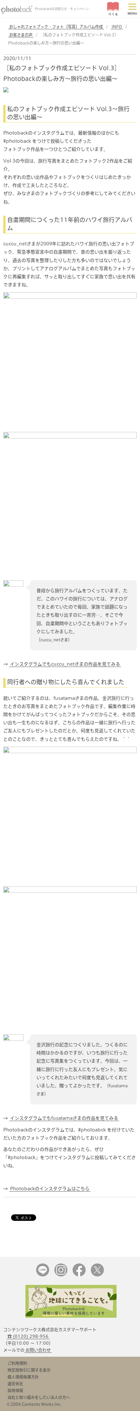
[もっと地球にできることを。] (71, 1316)
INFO (117, 27)
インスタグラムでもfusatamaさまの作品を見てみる (64, 1118)
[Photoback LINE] (42, 1275)
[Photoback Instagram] (60, 1275)
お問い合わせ (38, 1350)
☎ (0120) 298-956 (28, 1336)
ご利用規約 (17, 1363)
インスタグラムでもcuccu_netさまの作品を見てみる (65, 664)
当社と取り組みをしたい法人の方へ (38, 1397)
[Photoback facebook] (79, 1275)
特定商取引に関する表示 (28, 1370)
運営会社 (15, 1384)
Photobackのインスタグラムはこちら (50, 1188)
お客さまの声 (21, 35)
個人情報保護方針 (23, 1377)
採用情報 (15, 1390)
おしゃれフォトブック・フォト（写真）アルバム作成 (56, 27)
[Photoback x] (97, 1275)
